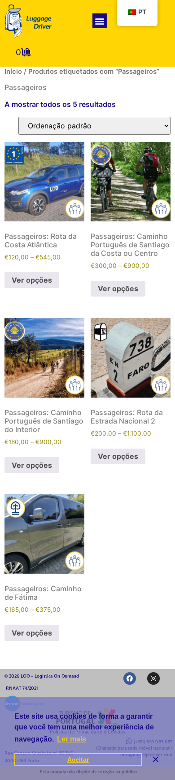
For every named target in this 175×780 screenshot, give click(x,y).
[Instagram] (153, 678)
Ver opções (32, 280)
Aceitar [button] (78, 759)
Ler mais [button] (71, 739)
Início (13, 72)
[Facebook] (129, 678)
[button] (99, 20)
